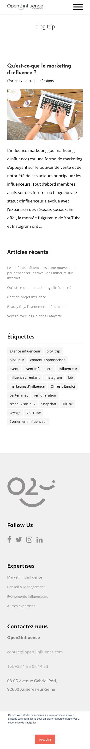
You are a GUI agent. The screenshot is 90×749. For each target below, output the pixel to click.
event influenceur (38, 368)
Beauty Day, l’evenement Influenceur (36, 306)
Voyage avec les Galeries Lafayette (34, 316)
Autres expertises (21, 606)
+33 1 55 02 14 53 (31, 666)
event (14, 368)
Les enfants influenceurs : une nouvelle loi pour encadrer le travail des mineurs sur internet (41, 272)
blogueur (17, 360)
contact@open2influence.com (35, 652)
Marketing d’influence (24, 577)
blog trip (53, 351)
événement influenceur (28, 421)
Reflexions (45, 81)
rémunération (45, 395)
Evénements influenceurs (27, 596)
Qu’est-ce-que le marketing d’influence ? (39, 287)
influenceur (68, 368)
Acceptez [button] (45, 739)
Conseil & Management (26, 587)
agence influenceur (25, 351)
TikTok (67, 404)
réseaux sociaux (22, 404)
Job (70, 377)
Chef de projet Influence (26, 297)
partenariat (19, 395)
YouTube (34, 412)
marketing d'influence (27, 386)
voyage (15, 412)
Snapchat (48, 404)
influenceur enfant (25, 377)
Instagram (54, 377)
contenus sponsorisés (47, 360)
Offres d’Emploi (63, 386)
